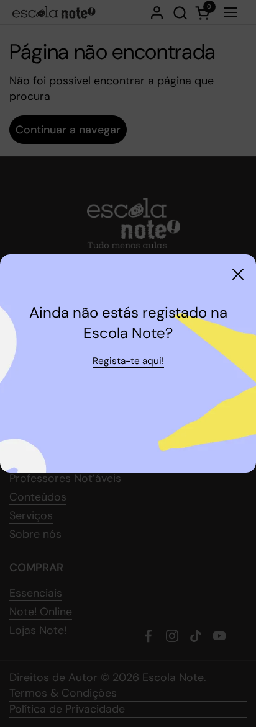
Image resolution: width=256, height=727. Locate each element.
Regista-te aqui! (128, 361)
